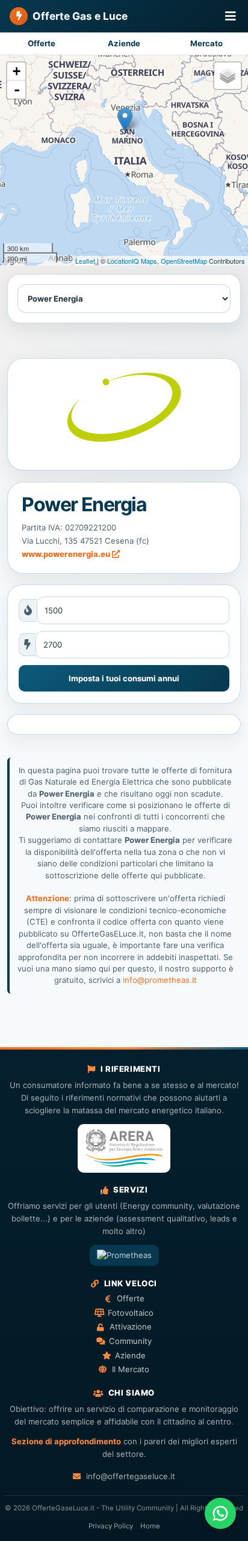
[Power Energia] (123, 414)
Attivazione (130, 1326)
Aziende (124, 43)
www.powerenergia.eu (67, 554)
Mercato (206, 43)
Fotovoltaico (130, 1313)
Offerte (41, 43)
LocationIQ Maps (132, 261)
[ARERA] (124, 1148)
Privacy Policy (110, 1526)
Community (130, 1341)
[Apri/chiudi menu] (230, 16)
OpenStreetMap (184, 261)
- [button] (17, 89)
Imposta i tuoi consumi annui (124, 678)
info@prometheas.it (160, 980)
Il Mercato (130, 1369)
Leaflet (85, 261)
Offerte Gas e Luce (80, 16)
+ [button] (16, 71)
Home (150, 1526)
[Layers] (227, 75)
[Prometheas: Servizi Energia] (124, 1255)
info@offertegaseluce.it (130, 1476)
